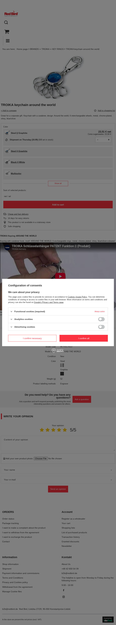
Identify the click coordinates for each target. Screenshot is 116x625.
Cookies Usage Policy (77, 297)
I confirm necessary (32, 338)
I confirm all (83, 338)
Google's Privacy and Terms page (48, 302)
